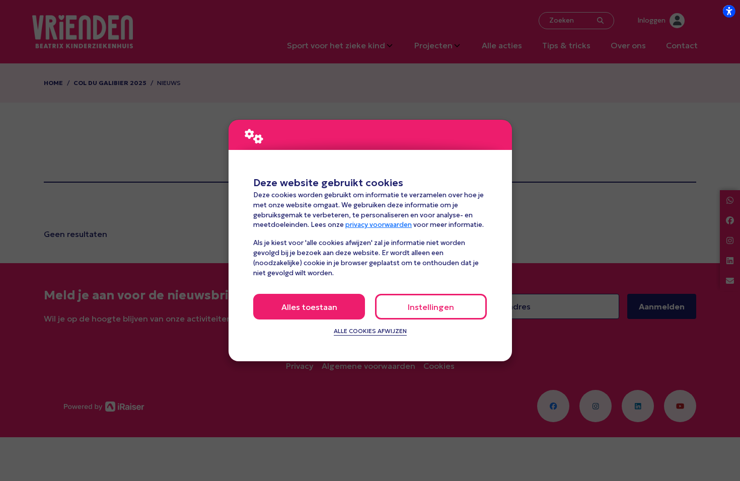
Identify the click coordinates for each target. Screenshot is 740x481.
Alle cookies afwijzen (370, 331)
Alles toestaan (309, 307)
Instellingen (431, 307)
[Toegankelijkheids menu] (729, 11)
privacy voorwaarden (378, 224)
